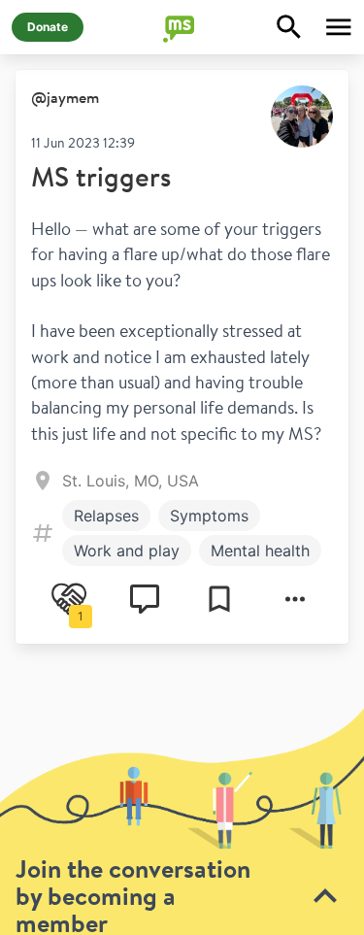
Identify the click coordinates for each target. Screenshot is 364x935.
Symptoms (209, 515)
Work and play (127, 550)
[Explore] (289, 27)
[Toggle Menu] (339, 27)
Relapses (106, 515)
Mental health (260, 550)
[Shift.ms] (182, 27)
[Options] (295, 599)
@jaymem (65, 97)
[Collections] (219, 599)
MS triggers (101, 176)
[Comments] (145, 599)
